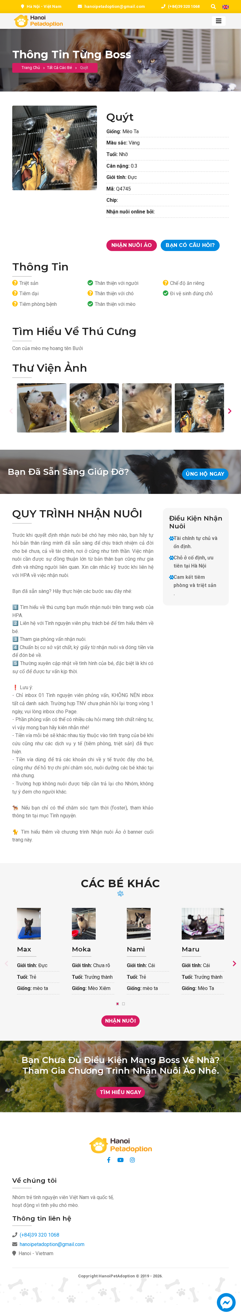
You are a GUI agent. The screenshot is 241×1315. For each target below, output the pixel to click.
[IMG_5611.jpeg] (147, 408)
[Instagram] (132, 1159)
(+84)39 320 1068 (184, 6)
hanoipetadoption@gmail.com (114, 6)
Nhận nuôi (120, 1021)
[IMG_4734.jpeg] (42, 408)
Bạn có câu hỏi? (190, 245)
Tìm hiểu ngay (120, 1092)
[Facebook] (108, 1159)
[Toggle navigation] (219, 21)
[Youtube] (120, 1159)
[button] (226, 1305)
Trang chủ (31, 67)
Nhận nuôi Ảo (131, 245)
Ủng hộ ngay (205, 474)
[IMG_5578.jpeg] (199, 408)
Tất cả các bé (59, 67)
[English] (225, 7)
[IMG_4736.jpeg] (94, 408)
